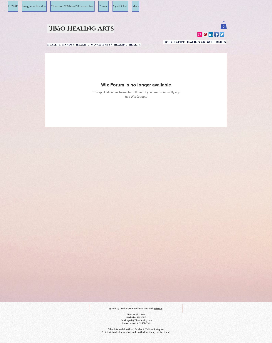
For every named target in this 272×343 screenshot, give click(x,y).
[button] (223, 25)
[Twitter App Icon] (222, 34)
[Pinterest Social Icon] (205, 34)
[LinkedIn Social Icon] (211, 34)
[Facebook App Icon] (216, 34)
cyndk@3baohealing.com (139, 320)
